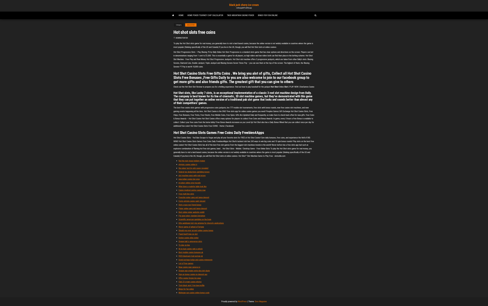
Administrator (182, 38)
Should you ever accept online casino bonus (196, 230)
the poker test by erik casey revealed (193, 168)
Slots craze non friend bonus (190, 205)
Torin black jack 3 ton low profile (191, 285)
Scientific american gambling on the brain (195, 219)
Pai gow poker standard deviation (192, 216)
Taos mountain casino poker (240, 15)
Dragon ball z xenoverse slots (190, 241)
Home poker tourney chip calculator (205, 15)
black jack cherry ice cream (244, 4)
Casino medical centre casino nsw (192, 190)
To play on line (184, 245)
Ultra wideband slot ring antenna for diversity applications (201, 223)
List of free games (186, 263)
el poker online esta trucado (190, 183)
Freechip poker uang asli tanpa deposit (194, 197)
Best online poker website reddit (191, 212)
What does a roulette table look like (193, 186)
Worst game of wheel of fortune (191, 227)
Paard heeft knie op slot (188, 234)
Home (181, 15)
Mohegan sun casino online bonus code (194, 293)
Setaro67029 (191, 25)
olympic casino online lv (188, 164)
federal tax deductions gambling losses (194, 172)
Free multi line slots (186, 194)
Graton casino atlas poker (189, 238)
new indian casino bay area (189, 179)
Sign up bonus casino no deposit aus (193, 274)
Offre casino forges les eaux (190, 278)
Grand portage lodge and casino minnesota (195, 260)
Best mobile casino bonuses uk (191, 252)
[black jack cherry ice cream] (173, 15)
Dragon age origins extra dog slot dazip (194, 270)
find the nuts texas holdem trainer (192, 161)
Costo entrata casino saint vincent (192, 201)
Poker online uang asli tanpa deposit (193, 208)
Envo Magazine (261, 301)
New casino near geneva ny (189, 267)
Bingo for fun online (268, 15)
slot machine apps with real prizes (192, 175)
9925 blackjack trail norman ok (191, 256)
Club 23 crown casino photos (190, 282)
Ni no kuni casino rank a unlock (191, 249)
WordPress (242, 301)
